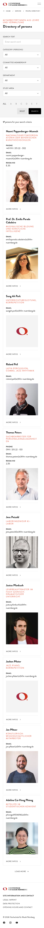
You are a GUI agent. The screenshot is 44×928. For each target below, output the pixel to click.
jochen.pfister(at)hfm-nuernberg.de (21, 676)
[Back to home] (15, 4)
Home (8, 11)
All (4, 103)
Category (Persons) (13, 50)
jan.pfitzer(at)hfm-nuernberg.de (19, 746)
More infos (12, 209)
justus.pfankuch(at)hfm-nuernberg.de (16, 606)
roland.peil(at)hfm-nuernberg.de (20, 379)
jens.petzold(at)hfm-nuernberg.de (20, 531)
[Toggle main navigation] (39, 4)
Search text (9, 37)
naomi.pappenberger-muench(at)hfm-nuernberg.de (19, 157)
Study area (8, 88)
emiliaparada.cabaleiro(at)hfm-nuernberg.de (19, 241)
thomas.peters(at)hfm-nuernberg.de (21, 456)
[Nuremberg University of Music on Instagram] (10, 922)
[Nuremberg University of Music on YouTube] (17, 922)
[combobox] (22, 42)
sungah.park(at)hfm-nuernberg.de (20, 310)
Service (18, 11)
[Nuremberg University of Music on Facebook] (4, 922)
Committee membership (14, 62)
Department (9, 75)
